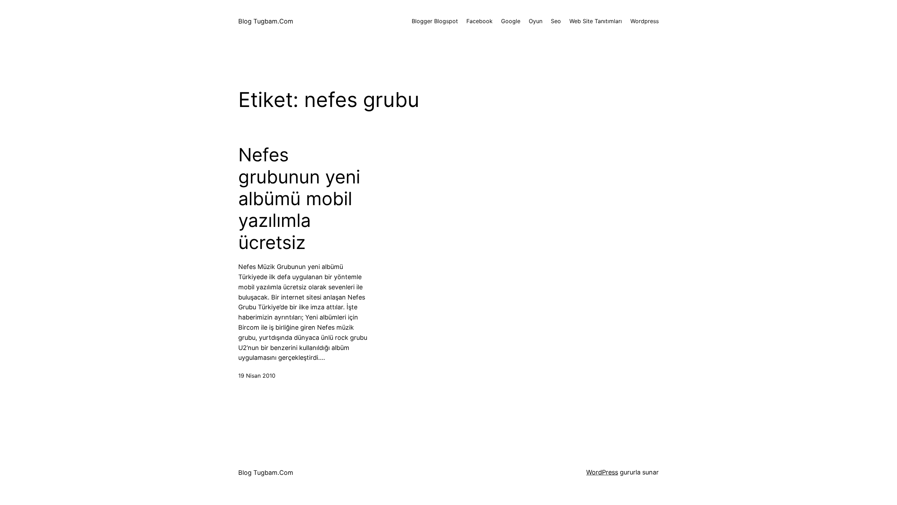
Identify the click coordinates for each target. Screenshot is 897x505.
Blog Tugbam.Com (265, 21)
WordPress (602, 472)
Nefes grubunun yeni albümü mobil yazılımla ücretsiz (299, 199)
